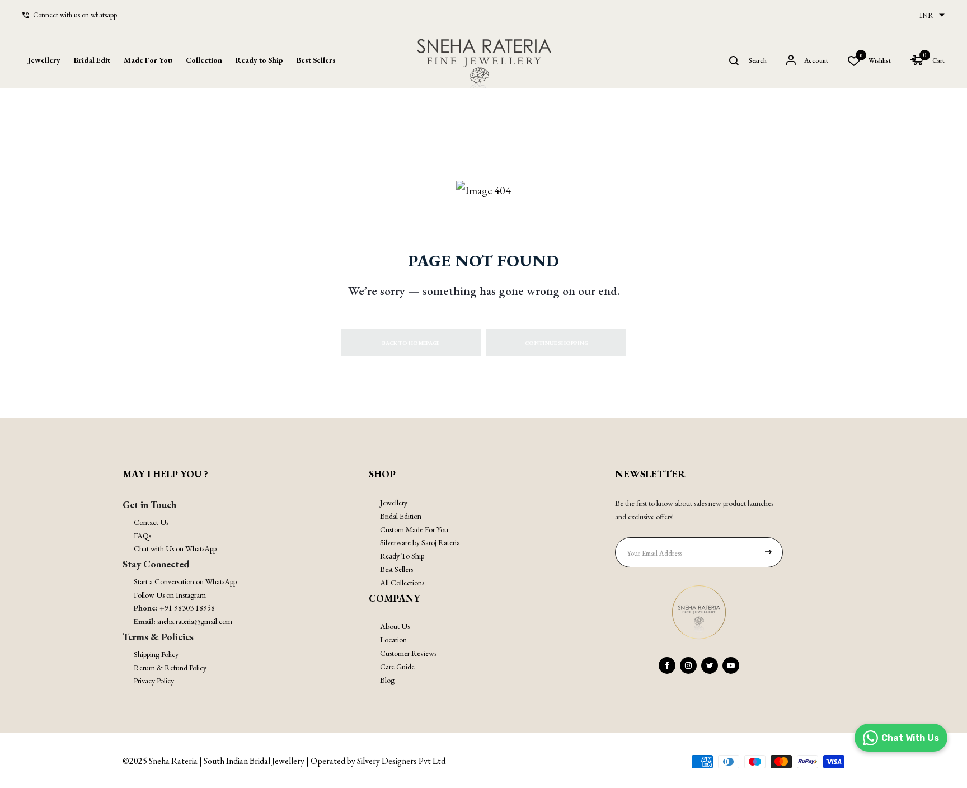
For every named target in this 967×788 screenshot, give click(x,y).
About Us (395, 626)
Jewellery (393, 503)
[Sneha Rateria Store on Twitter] (709, 665)
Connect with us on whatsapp (75, 15)
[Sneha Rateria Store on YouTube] (730, 665)
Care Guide (397, 667)
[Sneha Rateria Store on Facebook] (667, 665)
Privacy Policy (154, 681)
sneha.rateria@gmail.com (194, 621)
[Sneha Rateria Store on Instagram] (688, 665)
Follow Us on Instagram (170, 595)
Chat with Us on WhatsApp (175, 548)
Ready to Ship (259, 60)
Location (393, 640)
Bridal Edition (400, 516)
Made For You (148, 60)
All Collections (402, 583)
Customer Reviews (408, 653)
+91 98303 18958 (187, 608)
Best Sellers (316, 60)
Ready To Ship (402, 556)
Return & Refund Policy (170, 668)
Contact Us (151, 522)
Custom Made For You (414, 529)
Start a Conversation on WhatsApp (185, 581)
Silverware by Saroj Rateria (420, 542)
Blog (387, 680)
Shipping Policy (156, 654)
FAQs (142, 536)
